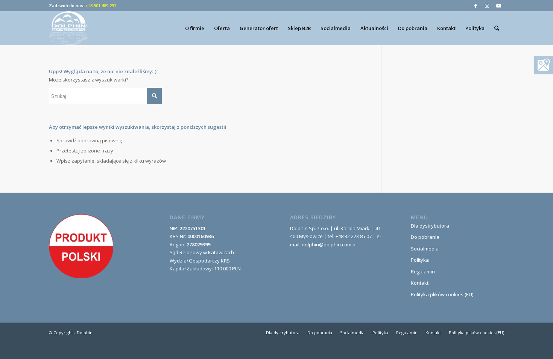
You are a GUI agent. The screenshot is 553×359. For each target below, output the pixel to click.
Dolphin (85, 332)
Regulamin (423, 271)
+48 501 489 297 (100, 5)
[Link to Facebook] (475, 5)
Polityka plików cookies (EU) (442, 294)
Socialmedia (425, 248)
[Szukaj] (496, 28)
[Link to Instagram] (487, 5)
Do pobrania (425, 237)
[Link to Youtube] (498, 5)
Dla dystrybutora (430, 225)
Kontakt (419, 282)
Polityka (420, 259)
